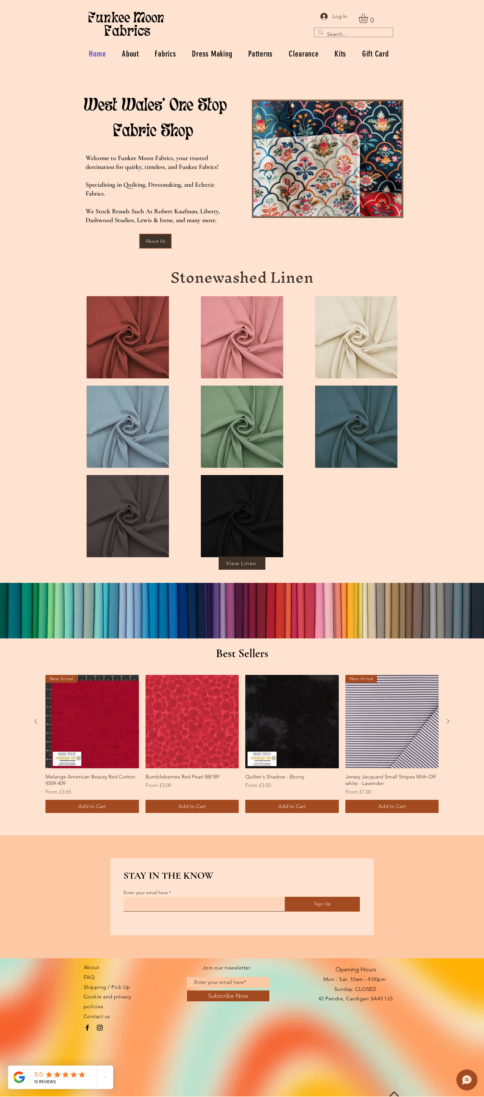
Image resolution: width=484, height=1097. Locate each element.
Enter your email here (145, 892)
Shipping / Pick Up (107, 987)
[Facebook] (87, 1028)
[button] (369, 18)
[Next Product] (448, 721)
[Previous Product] (36, 721)
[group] (242, 744)
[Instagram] (100, 1028)
